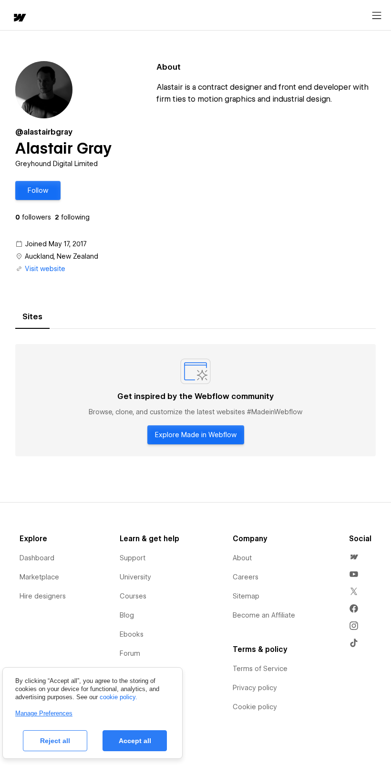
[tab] (32, 317)
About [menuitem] (242, 558)
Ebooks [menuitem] (132, 634)
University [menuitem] (135, 577)
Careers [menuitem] (245, 577)
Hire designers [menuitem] (43, 596)
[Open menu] (376, 16)
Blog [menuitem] (127, 615)
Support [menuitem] (132, 558)
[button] (38, 190)
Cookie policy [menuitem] (255, 707)
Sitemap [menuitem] (246, 596)
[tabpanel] (195, 400)
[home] (19, 18)
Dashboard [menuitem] (37, 558)
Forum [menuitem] (130, 653)
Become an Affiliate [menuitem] (264, 615)
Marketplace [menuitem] (39, 577)
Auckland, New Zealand (61, 256)
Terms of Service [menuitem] (260, 668)
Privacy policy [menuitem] (255, 688)
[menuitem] (354, 557)
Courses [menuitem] (133, 596)
